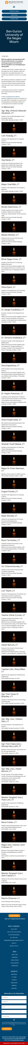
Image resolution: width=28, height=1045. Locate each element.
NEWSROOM (15, 965)
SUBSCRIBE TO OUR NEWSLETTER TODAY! (14, 1043)
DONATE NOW (14, 18)
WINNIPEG (14, 985)
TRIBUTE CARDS (14, 11)
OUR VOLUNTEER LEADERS (14, 932)
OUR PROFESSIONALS (14, 934)
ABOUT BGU (15, 954)
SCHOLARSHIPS (15, 963)
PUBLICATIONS (15, 960)
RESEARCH (15, 957)
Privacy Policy (12, 1023)
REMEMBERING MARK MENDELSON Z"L (14, 940)
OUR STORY (14, 929)
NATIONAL (14, 988)
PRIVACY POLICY (14, 946)
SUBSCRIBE (14, 15)
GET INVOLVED (14, 937)
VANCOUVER (14, 982)
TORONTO (14, 979)
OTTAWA (14, 977)
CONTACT (14, 943)
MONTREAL (14, 974)
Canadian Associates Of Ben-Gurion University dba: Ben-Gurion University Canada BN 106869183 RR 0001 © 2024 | (14, 1038)
